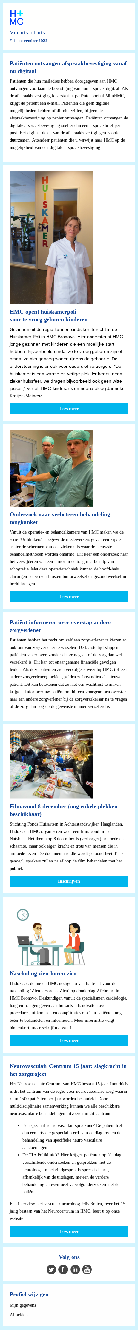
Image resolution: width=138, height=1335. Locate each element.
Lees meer (69, 408)
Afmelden (19, 1315)
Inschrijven (69, 881)
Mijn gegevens (23, 1305)
